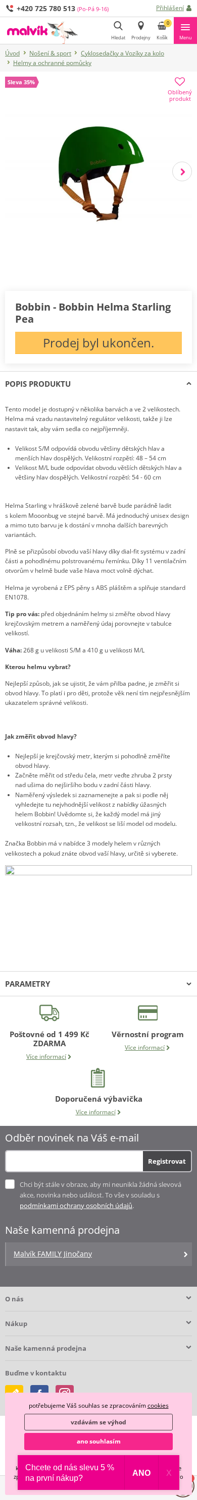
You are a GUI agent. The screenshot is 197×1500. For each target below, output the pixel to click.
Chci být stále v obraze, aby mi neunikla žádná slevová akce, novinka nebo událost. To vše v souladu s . (100, 1195)
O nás (14, 1298)
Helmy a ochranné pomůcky (52, 62)
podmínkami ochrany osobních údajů (76, 1205)
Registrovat (167, 1161)
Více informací (46, 1056)
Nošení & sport (50, 53)
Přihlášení (170, 8)
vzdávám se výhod (98, 1422)
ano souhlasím (99, 1441)
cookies (158, 1405)
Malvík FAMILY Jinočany (53, 1253)
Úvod (12, 53)
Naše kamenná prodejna (45, 1348)
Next (182, 171)
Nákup (16, 1323)
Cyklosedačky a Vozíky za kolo (122, 53)
